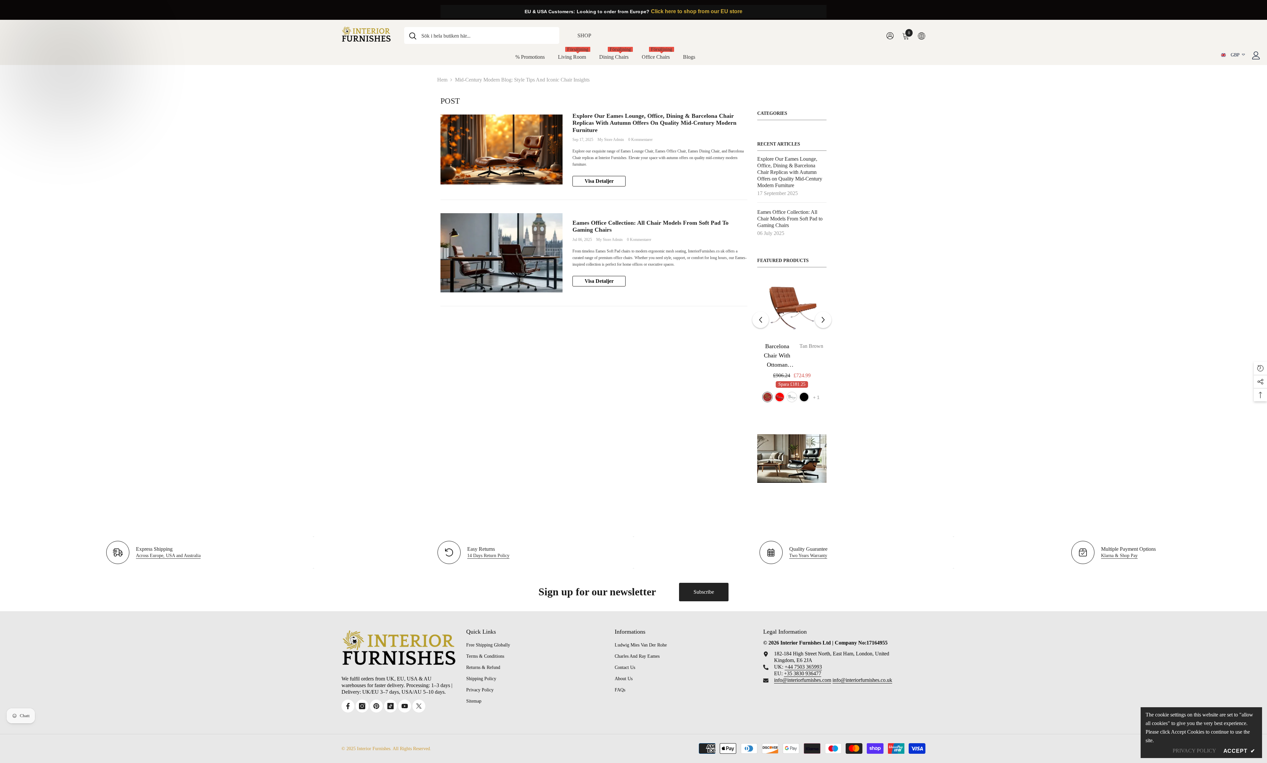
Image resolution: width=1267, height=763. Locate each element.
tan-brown (798, 397)
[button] (760, 320)
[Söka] (481, 35)
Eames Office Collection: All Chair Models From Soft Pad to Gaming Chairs (650, 226)
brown (786, 397)
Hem (442, 80)
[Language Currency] (922, 36)
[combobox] (487, 35)
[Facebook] (347, 706)
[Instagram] (362, 706)
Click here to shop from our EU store (696, 11)
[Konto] (1256, 55)
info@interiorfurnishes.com (802, 680)
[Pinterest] (376, 706)
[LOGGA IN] (890, 35)
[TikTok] (390, 706)
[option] (791, 343)
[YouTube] (404, 706)
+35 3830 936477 (802, 673)
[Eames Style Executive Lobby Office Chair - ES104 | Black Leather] (792, 308)
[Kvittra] (418, 706)
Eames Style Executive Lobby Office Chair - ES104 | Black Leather (792, 356)
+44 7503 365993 (803, 667)
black (773, 397)
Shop (584, 35)
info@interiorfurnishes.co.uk (862, 680)
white (810, 397)
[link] (792, 458)
